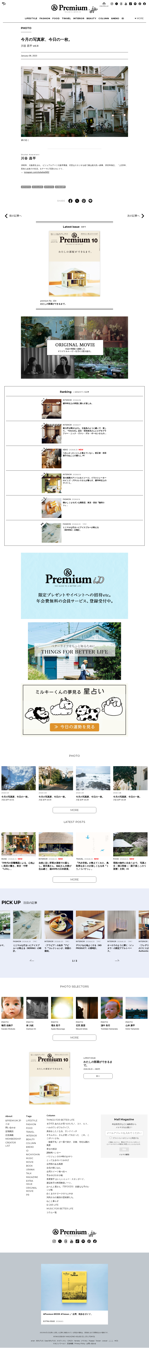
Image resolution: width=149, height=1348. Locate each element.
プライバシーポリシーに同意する (125, 1138)
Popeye (91, 1341)
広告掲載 (9, 1135)
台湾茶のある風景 (55, 1164)
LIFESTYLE (31, 18)
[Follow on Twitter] (116, 3)
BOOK (29, 1166)
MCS (116, 1341)
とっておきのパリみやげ (58, 1160)
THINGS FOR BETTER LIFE (60, 1120)
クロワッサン (61, 1341)
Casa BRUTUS (50, 1341)
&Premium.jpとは (13, 1122)
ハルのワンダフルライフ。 (59, 1127)
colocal (104, 1341)
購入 (98, 1076)
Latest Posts (74, 822)
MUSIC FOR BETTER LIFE (60, 1208)
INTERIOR (78, 18)
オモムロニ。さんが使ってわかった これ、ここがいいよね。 (68, 1136)
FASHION (45, 18)
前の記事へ (15, 215)
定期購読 (9, 1131)
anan (33, 1341)
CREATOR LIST (104, 6)
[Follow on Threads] (121, 3)
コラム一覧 (52, 1212)
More (74, 810)
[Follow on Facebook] (144, 3)
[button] (32, 960)
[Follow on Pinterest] (140, 3)
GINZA (70, 1341)
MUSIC (29, 1158)
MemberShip (13, 1139)
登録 (124, 1149)
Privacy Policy (79, 1343)
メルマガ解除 (124, 1155)
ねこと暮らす (53, 1201)
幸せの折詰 (52, 1149)
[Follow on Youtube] (126, 3)
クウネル (84, 1341)
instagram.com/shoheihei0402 (36, 172)
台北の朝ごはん (54, 1167)
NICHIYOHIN (33, 1154)
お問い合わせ (91, 1343)
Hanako (77, 1341)
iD (123, 18)
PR (27, 1195)
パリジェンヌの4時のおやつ (59, 1156)
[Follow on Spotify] (135, 3)
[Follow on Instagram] (112, 3)
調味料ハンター (54, 1152)
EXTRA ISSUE (29, 1182)
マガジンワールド (59, 1343)
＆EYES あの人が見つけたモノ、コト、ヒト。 (68, 1123)
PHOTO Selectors (74, 986)
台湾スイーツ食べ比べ (57, 1171)
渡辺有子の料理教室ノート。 (60, 1183)
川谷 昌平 (30, 156)
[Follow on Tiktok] (130, 3)
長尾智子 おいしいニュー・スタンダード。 (66, 1179)
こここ (111, 1341)
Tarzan (98, 1341)
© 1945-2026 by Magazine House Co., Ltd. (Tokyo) (74, 1337)
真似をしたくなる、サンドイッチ (62, 1131)
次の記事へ (133, 215)
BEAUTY (91, 18)
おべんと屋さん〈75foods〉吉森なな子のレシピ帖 (68, 1188)
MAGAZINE (32, 1177)
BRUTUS (39, 1341)
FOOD (56, 18)
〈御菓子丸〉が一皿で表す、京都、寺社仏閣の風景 (68, 1143)
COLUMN (104, 18)
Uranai (30, 1169)
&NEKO (115, 18)
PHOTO (26, 28)
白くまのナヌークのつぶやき (60, 1193)
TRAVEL (66, 18)
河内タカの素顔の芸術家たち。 (61, 1197)
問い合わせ (10, 1127)
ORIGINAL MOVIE (31, 1189)
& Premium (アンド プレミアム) (74, 8)
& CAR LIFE (52, 1205)
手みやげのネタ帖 (55, 1175)
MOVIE (29, 1162)
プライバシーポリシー (133, 1142)
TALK (28, 1173)
